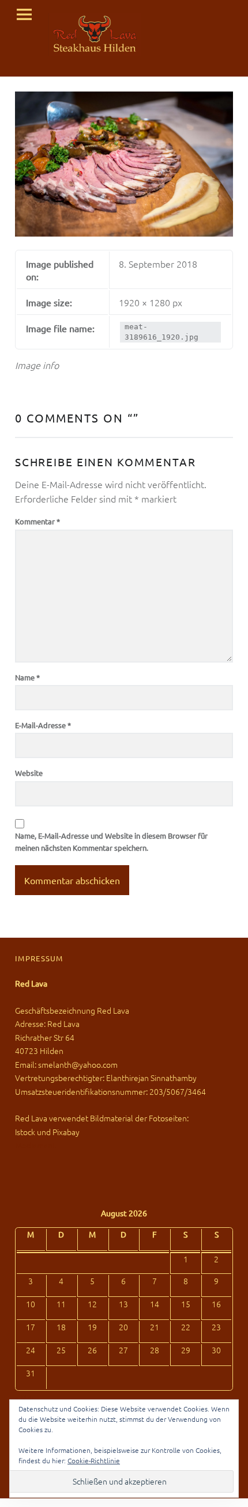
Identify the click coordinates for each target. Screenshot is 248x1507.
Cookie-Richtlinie (93, 1460)
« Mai (24, 1397)
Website (29, 773)
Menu (24, 15)
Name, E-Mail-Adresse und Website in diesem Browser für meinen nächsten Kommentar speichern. (111, 842)
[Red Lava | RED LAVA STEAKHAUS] (94, 34)
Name (27, 677)
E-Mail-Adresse (43, 725)
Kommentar (37, 521)
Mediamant (35, 1145)
